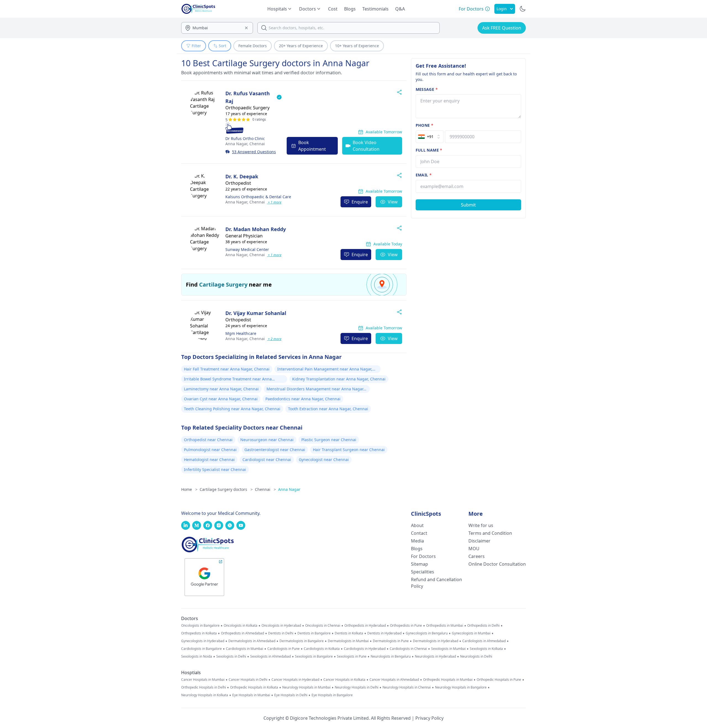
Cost (332, 9)
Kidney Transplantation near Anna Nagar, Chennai (339, 379)
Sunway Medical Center (247, 249)
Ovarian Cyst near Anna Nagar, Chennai (221, 398)
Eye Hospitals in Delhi (290, 695)
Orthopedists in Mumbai (444, 625)
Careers (476, 556)
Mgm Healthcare (240, 333)
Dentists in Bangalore (314, 633)
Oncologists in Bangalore (200, 625)
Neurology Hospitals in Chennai (406, 687)
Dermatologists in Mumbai (348, 641)
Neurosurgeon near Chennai (267, 439)
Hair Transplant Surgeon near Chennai (349, 449)
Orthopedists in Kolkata (199, 633)
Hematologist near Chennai (209, 459)
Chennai (245, 143)
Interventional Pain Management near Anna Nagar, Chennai (324, 369)
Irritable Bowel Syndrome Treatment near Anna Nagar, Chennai (228, 379)
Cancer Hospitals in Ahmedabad (394, 679)
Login (502, 8)
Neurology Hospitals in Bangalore (461, 687)
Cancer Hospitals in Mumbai (203, 679)
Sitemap (419, 564)
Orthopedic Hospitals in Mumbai (448, 679)
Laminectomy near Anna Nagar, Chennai (221, 388)
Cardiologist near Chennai (266, 459)
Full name (429, 150)
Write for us (480, 525)
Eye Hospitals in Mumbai (251, 695)
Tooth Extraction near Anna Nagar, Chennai (328, 408)
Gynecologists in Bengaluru (427, 633)
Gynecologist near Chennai (324, 459)
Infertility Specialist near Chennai (215, 469)
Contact (419, 533)
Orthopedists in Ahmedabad (242, 633)
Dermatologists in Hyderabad (435, 641)
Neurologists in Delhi (476, 656)
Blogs (350, 9)
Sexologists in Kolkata (486, 649)
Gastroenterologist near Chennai (274, 449)
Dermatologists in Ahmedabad (251, 641)
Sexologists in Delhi (231, 656)
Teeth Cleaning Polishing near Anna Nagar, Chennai (232, 408)
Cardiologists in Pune (283, 649)
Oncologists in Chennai (322, 625)
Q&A (400, 9)
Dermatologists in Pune (391, 641)
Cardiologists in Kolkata (322, 649)
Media (417, 541)
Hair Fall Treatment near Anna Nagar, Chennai (227, 369)
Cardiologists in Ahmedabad (484, 641)
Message (427, 89)
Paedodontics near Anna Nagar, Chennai (303, 398)
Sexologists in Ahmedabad (270, 656)
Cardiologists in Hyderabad (365, 649)
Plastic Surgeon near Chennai (328, 439)
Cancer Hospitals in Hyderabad (295, 679)
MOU (473, 549)
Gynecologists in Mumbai (471, 633)
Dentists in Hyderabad (384, 633)
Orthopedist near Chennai (208, 439)
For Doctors (423, 556)
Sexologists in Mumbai (448, 649)
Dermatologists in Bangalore (301, 641)
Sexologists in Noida (196, 656)
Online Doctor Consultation (497, 564)
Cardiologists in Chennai (408, 649)
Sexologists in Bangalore (314, 656)
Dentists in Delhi (280, 633)
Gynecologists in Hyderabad (202, 641)
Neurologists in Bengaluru (391, 656)
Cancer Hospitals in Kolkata (344, 679)
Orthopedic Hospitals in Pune (499, 679)
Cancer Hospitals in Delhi (248, 679)
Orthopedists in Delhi (483, 625)
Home (189, 489)
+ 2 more (274, 339)
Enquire (360, 202)
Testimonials (375, 9)
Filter (196, 45)
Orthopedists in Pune (406, 625)
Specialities (422, 572)
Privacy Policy (429, 718)
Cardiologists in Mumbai (244, 649)
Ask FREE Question (501, 28)
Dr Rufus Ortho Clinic (245, 138)
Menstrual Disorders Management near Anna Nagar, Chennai (315, 389)
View (393, 202)
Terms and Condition (490, 533)
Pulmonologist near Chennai (210, 449)
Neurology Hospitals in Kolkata (204, 695)
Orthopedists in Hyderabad (365, 625)
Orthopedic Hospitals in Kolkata (254, 687)
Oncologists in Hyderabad (281, 625)
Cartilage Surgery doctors (226, 489)
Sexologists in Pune (351, 656)
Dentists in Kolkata (349, 633)
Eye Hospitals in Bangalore (332, 695)
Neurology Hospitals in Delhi (356, 687)
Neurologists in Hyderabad (435, 656)
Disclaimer (479, 541)
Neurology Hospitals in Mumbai (306, 687)
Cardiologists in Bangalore (201, 649)
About (417, 525)
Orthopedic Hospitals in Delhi (203, 687)
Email (424, 175)
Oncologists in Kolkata (240, 625)
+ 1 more (274, 202)
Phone (424, 125)
